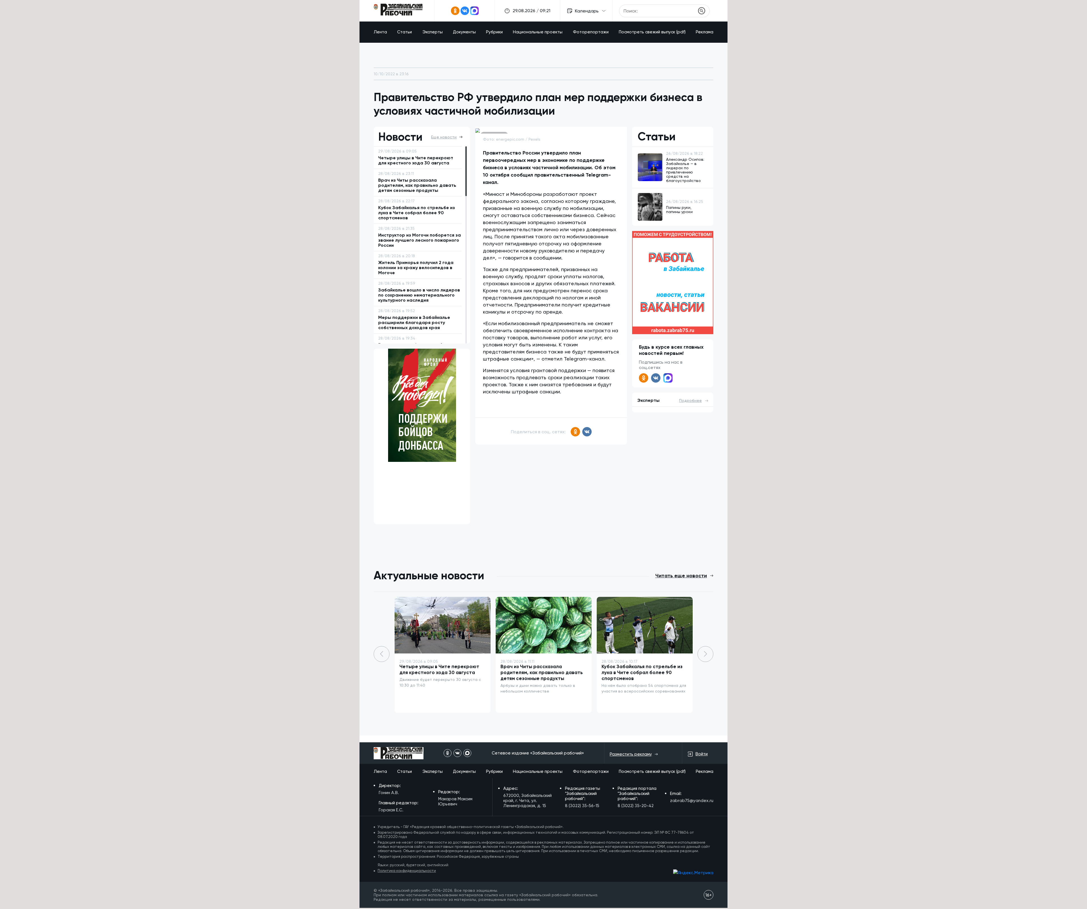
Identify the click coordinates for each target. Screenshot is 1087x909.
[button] (705, 654)
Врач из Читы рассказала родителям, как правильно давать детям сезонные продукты (541, 672)
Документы (464, 32)
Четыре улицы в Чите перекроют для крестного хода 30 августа (439, 669)
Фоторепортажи (591, 32)
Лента (380, 32)
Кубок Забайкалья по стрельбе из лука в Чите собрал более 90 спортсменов (642, 672)
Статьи (404, 32)
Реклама (704, 32)
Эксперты (432, 32)
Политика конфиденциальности (407, 871)
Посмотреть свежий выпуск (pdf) (652, 32)
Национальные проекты (537, 32)
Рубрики (494, 32)
